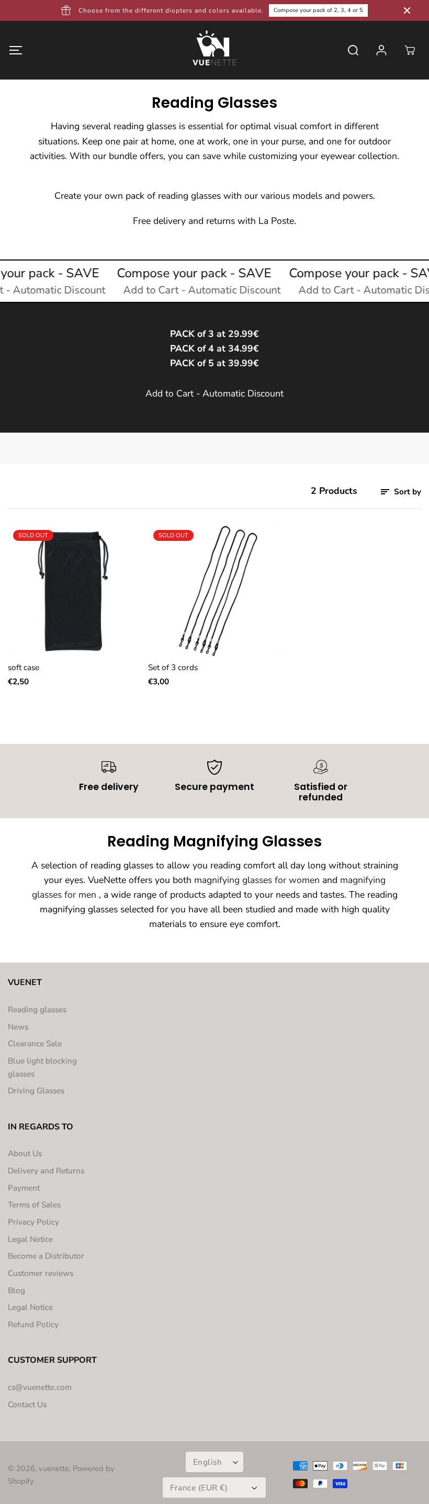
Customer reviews (40, 1273)
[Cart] (409, 50)
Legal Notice (30, 1239)
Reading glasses (37, 1009)
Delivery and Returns (46, 1170)
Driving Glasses (36, 1090)
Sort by (406, 491)
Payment (24, 1187)
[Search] (353, 50)
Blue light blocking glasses (42, 1067)
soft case (23, 667)
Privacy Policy (33, 1221)
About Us (25, 1153)
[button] (15, 50)
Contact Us (27, 1404)
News (18, 1026)
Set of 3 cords (173, 667)
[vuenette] (214, 50)
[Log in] (381, 50)
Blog (16, 1290)
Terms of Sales (34, 1204)
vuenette (54, 1468)
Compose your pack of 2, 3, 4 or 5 (318, 10)
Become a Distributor (46, 1255)
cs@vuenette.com (40, 1387)
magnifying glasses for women (257, 880)
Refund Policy (33, 1324)
